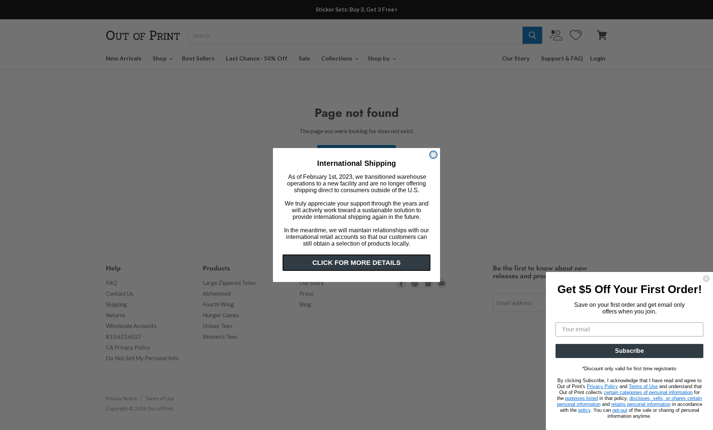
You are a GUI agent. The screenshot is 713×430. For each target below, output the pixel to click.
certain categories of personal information (648, 392)
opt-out (619, 410)
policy (584, 410)
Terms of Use (643, 386)
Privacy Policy (602, 386)
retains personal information (641, 404)
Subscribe (629, 351)
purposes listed (581, 398)
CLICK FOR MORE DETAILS (356, 262)
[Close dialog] (433, 154)
